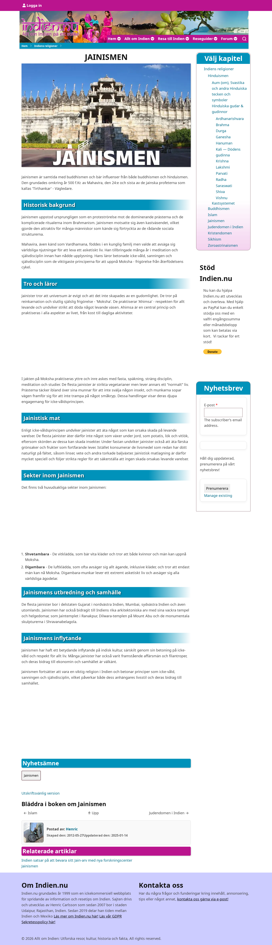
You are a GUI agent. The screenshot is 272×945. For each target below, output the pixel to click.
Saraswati (224, 185)
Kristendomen (220, 233)
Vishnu (221, 197)
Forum (227, 38)
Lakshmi (223, 167)
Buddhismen (218, 208)
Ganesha (223, 137)
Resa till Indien (172, 38)
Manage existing (218, 495)
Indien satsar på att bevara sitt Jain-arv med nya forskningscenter (77, 860)
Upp (93, 812)
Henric (72, 829)
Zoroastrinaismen (223, 245)
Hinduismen (218, 75)
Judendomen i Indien (169, 812)
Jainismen (31, 775)
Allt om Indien (137, 38)
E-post (209, 405)
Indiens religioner (46, 46)
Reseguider (203, 38)
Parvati (222, 173)
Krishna (222, 161)
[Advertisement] (106, 348)
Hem (112, 38)
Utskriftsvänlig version (41, 793)
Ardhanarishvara (230, 118)
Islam (30, 812)
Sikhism (214, 239)
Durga (221, 130)
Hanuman (224, 143)
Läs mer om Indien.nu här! (76, 916)
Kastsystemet (223, 203)
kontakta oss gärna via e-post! (202, 899)
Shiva (220, 191)
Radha (221, 179)
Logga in (34, 5)
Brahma (222, 124)
